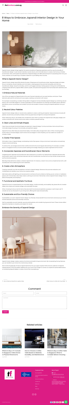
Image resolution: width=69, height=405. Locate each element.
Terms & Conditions (39, 379)
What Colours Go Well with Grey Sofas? (56, 281)
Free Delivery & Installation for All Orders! (34, 1)
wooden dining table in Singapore (27, 101)
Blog (36, 386)
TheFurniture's (48, 265)
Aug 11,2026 (4, 356)
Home (3, 13)
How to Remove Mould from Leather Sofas (14, 281)
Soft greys (56, 117)
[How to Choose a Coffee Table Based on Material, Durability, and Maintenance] (34, 338)
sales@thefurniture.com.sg (58, 374)
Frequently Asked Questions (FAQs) (41, 376)
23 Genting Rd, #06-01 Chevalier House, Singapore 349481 (59, 382)
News (8, 13)
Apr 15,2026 (27, 356)
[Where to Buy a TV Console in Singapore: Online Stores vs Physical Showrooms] (12, 338)
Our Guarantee (38, 372)
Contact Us (37, 381)
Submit (5, 311)
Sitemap (37, 388)
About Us (37, 383)
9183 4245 (62, 377)
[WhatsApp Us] (66, 402)
